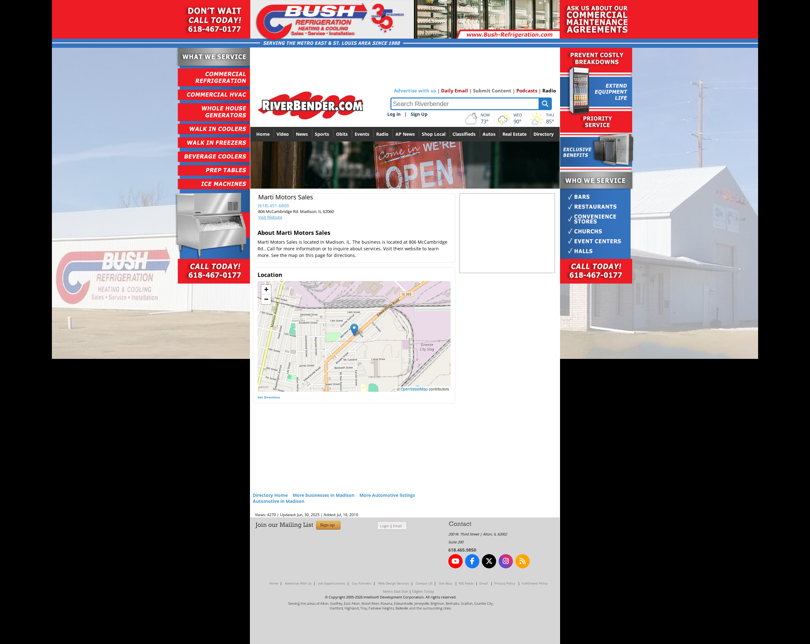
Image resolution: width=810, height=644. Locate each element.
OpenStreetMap (414, 388)
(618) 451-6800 (273, 206)
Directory (543, 134)
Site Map (445, 583)
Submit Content (492, 90)
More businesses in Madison (323, 495)
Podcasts (526, 90)
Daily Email (454, 90)
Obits (342, 134)
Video (283, 134)
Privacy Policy (505, 583)
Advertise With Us (298, 583)
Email (397, 525)
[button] (354, 329)
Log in (394, 114)
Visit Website (270, 217)
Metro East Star (395, 591)
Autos (489, 134)
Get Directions (269, 397)
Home (263, 134)
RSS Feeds (466, 583)
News (302, 134)
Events (362, 134)
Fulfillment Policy (535, 583)
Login (384, 525)
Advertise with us (415, 90)
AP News (405, 134)
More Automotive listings (387, 495)
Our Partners (361, 583)
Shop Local (434, 134)
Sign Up (419, 114)
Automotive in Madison (278, 501)
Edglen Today (423, 591)
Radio (549, 90)
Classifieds (464, 134)
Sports (322, 134)
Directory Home (270, 495)
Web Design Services (393, 583)
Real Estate (514, 134)
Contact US (424, 583)
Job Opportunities (331, 583)
